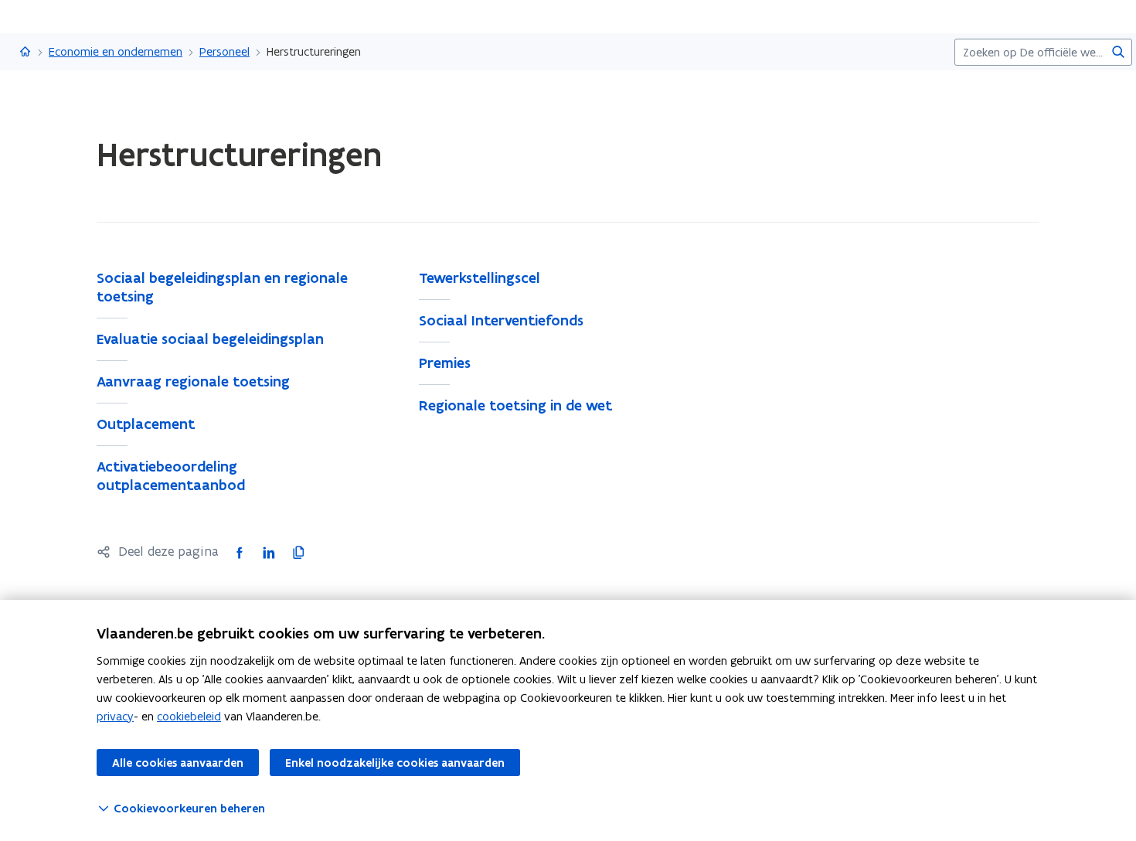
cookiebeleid (189, 716)
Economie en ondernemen (115, 51)
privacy (115, 716)
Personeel (224, 51)
